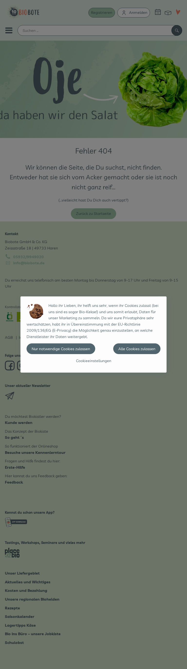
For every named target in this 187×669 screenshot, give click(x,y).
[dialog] (93, 334)
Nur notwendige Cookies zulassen (61, 348)
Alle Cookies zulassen (136, 348)
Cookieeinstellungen (93, 360)
